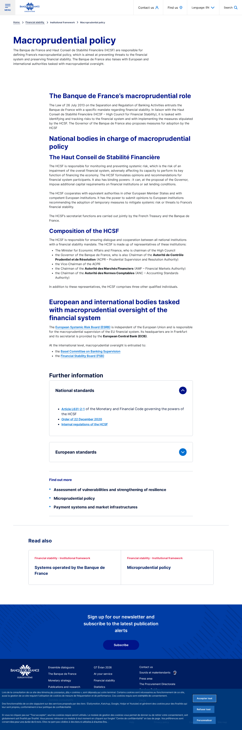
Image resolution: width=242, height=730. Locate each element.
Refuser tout (204, 709)
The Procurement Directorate (157, 684)
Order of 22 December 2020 (81, 419)
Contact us (146, 667)
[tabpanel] (121, 421)
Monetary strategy (59, 680)
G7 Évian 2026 (103, 667)
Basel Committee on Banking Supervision (90, 351)
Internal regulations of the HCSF (84, 424)
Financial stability (104, 680)
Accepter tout (204, 698)
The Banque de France (62, 673)
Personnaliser (204, 720)
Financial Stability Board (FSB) (82, 356)
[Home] (25, 672)
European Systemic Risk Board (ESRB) (82, 327)
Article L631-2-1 (73, 409)
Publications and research (64, 686)
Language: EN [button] (200, 7)
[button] (230, 7)
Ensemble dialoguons (61, 667)
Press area (145, 678)
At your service (103, 673)
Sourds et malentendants (154, 672)
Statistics (99, 686)
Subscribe (121, 645)
